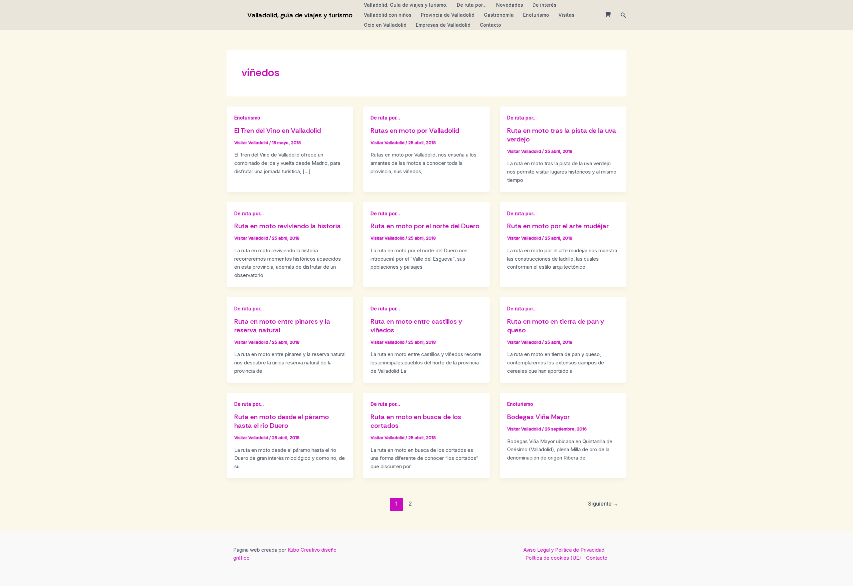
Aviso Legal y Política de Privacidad (563, 550)
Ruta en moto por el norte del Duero (425, 226)
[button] (623, 15)
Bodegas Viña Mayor (538, 416)
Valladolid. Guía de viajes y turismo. (405, 5)
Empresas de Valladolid (443, 25)
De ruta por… (472, 5)
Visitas (566, 15)
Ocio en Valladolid (385, 25)
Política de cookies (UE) (553, 558)
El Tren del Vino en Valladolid (277, 130)
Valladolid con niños (388, 15)
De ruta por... (385, 117)
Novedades (509, 5)
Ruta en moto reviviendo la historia (287, 226)
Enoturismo (536, 15)
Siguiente (603, 504)
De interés (544, 5)
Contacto (490, 25)
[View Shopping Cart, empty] (608, 15)
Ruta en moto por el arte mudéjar (558, 226)
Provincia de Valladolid (447, 15)
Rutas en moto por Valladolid (415, 130)
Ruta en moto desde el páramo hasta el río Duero (281, 421)
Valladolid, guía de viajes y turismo (300, 15)
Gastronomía (499, 15)
